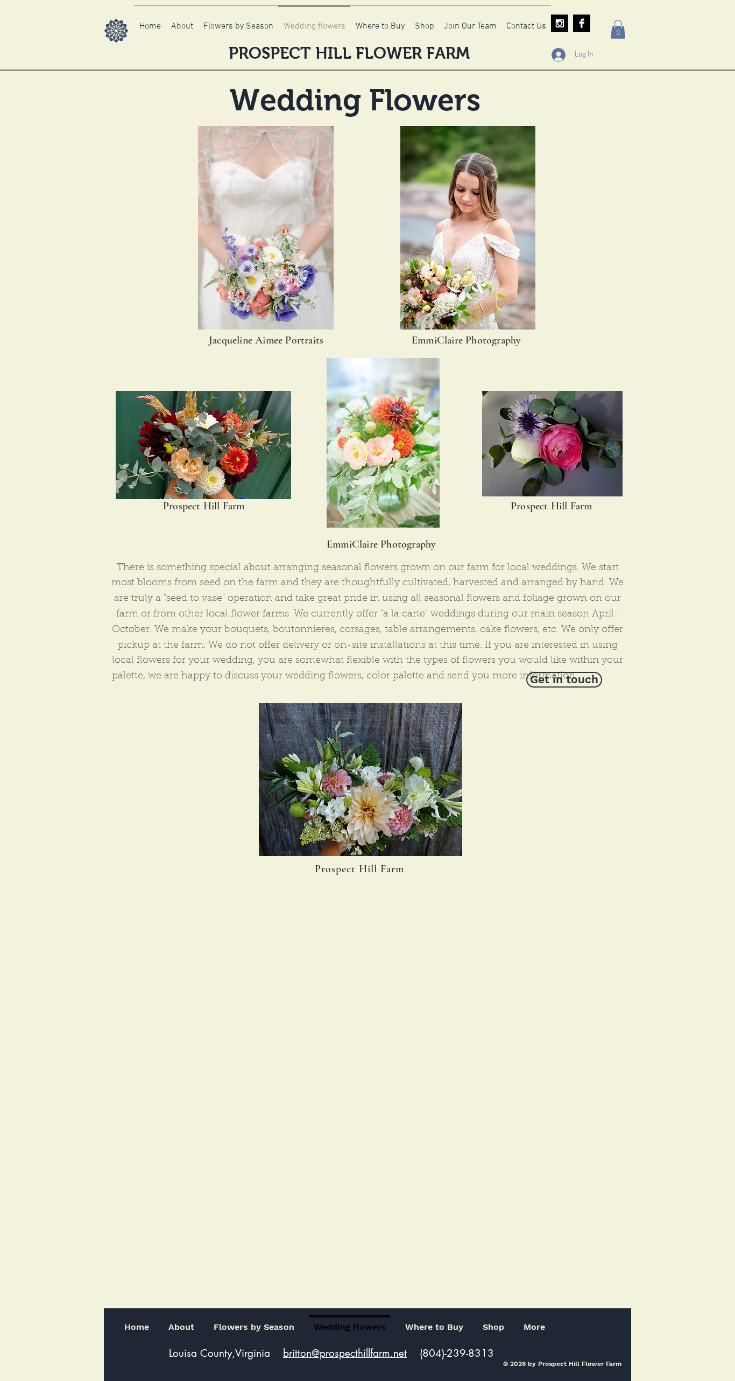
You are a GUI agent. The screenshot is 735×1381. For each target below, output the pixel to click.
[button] (618, 29)
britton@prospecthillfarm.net (345, 1353)
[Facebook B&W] (581, 23)
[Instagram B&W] (559, 23)
